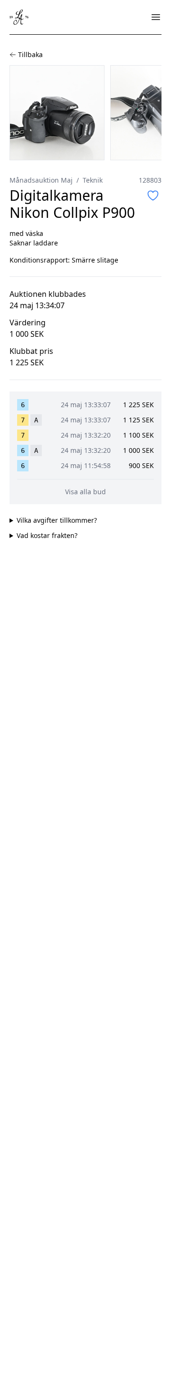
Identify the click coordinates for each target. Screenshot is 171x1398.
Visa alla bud (85, 491)
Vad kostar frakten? (47, 535)
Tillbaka (30, 54)
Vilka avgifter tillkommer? (57, 520)
